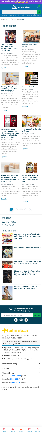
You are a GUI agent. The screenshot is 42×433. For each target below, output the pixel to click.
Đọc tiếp (4, 68)
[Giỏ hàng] (37, 7)
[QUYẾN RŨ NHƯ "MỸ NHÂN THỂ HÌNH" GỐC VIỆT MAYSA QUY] (7, 293)
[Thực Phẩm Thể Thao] (21, 7)
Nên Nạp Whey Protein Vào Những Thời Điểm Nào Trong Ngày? (9, 89)
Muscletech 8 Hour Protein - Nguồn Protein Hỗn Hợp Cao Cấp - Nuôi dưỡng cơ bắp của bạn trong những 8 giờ (10, 133)
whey (14, 15)
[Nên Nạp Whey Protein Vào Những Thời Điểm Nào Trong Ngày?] (10, 78)
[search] (39, 12)
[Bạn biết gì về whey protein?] (31, 36)
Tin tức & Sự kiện (8, 225)
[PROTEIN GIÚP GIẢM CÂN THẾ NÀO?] (31, 121)
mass (10, 15)
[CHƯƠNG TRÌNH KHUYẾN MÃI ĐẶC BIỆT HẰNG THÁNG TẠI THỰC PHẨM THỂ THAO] (7, 238)
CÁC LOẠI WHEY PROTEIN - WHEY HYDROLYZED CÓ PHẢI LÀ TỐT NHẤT (9, 47)
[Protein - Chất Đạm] (31, 78)
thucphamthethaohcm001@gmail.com (22, 359)
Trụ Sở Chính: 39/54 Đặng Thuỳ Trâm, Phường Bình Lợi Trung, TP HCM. (20, 343)
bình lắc (33, 15)
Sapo (5, 389)
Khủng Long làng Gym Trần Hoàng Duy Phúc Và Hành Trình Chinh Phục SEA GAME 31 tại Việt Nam (27, 273)
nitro (19, 15)
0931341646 (15, 355)
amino (23, 15)
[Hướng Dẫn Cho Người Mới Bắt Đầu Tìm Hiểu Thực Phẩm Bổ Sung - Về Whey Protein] (10, 167)
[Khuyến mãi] (21, 2)
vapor (28, 15)
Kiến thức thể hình (9, 222)
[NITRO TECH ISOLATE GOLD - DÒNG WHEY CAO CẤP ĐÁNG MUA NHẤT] (31, 167)
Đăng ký (37, 315)
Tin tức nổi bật (9, 231)
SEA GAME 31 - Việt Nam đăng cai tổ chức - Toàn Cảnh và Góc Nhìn (27, 262)
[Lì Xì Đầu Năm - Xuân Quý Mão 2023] (7, 252)
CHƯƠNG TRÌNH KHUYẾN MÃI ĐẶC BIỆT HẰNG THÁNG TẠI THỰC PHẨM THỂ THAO (27, 236)
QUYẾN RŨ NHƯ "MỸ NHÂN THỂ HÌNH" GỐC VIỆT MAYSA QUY (26, 288)
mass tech (5, 15)
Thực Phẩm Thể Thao (24, 387)
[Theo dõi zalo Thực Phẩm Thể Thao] (21, 320)
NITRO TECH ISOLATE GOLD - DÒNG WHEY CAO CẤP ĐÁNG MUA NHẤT (30, 178)
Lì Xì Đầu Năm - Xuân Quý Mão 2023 (27, 247)
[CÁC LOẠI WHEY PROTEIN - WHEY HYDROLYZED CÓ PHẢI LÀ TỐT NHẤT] (10, 36)
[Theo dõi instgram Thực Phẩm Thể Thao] (26, 320)
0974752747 (15, 382)
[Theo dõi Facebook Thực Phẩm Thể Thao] (16, 320)
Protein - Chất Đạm (29, 87)
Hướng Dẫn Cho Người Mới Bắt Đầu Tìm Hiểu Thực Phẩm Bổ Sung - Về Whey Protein (10, 178)
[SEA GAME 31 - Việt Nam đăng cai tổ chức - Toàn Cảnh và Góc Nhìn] (7, 264)
